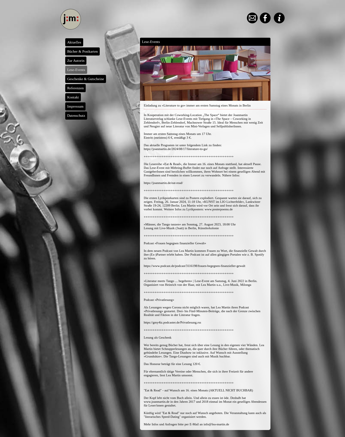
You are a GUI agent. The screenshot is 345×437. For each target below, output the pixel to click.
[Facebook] (264, 22)
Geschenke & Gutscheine (85, 79)
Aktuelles (74, 42)
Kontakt (73, 97)
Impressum (75, 106)
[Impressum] (278, 22)
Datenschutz (76, 115)
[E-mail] (251, 22)
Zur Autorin (75, 61)
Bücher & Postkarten (82, 51)
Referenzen (75, 88)
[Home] (70, 28)
